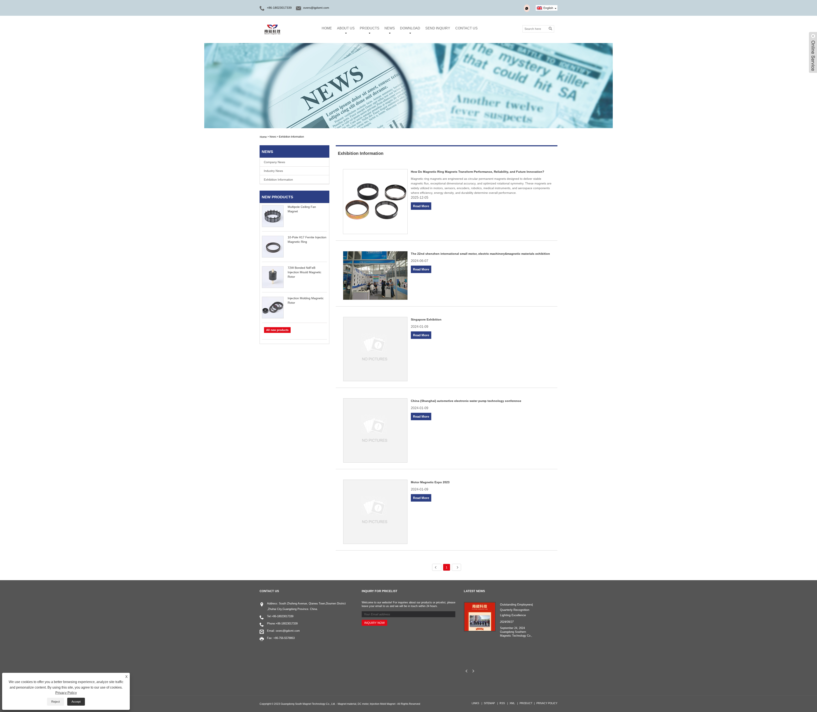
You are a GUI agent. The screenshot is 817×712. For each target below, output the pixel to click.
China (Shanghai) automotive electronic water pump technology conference (466, 401)
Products (369, 28)
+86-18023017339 (282, 616)
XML (512, 703)
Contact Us (466, 28)
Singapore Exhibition (426, 319)
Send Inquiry (437, 28)
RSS (502, 703)
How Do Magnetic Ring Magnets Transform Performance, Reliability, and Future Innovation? (477, 171)
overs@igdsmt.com (316, 7)
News (389, 28)
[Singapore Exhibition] (375, 350)
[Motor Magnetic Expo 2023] (375, 512)
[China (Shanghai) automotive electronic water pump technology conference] (375, 431)
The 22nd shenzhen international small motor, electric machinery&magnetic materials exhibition (480, 253)
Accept (76, 701)
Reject (55, 701)
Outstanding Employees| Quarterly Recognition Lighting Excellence (516, 610)
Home (327, 28)
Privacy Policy (546, 703)
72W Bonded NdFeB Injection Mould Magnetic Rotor (304, 272)
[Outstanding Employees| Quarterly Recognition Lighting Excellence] (479, 616)
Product (526, 703)
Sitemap (489, 703)
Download (410, 28)
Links (475, 703)
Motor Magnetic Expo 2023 (430, 482)
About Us (346, 28)
